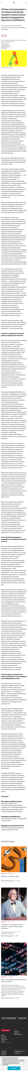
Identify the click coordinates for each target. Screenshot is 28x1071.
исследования (16, 487)
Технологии (4, 1039)
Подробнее (5, 1064)
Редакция (16, 1033)
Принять (14, 1068)
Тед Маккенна (5, 45)
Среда (3, 1041)
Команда (3, 1038)
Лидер (3, 1035)
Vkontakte (4, 1053)
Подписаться (5, 1030)
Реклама (16, 1031)
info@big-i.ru (17, 1053)
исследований (5, 576)
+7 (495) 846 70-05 (19, 1051)
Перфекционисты (6, 1042)
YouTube (3, 1054)
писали (8, 683)
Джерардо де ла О (6, 46)
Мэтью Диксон (5, 43)
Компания (4, 1036)
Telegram (3, 1051)
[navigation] (7, 1036)
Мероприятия (18, 1034)
